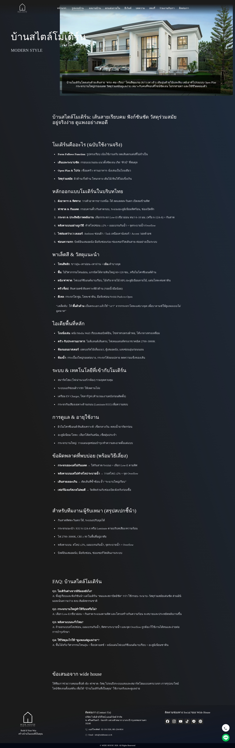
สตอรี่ (152, 8)
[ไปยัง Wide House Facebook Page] (167, 721)
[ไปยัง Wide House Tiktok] (187, 721)
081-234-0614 (117, 729)
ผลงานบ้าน (95, 8)
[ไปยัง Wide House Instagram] (174, 721)
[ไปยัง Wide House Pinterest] (200, 721)
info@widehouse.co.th (103, 735)
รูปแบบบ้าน (78, 8)
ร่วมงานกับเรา (167, 8)
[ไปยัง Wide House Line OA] (194, 721)
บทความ (140, 8)
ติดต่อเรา (184, 8)
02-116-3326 (106, 729)
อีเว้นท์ (127, 8)
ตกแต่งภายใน (112, 8)
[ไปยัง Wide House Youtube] (180, 721)
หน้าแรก (61, 8)
